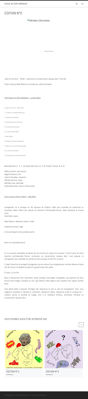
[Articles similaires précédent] (76, 324)
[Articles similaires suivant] (81, 324)
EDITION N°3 (52, 371)
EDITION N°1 (12, 371)
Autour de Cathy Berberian (20, 395)
